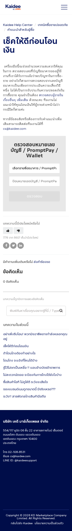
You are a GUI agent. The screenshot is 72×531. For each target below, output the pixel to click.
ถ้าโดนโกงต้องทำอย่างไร (19, 353)
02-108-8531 (16, 452)
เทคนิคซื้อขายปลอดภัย (53, 25)
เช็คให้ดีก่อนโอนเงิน (16, 346)
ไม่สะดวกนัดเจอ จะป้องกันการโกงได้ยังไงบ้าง (32, 374)
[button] (64, 7)
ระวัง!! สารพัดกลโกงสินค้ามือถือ (24, 396)
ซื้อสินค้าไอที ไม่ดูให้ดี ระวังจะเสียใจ (25, 382)
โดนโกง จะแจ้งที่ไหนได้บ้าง (20, 360)
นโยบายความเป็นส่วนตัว (49, 523)
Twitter (13, 245)
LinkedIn (20, 245)
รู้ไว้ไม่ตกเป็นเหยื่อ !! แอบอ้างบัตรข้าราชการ (31, 367)
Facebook (6, 245)
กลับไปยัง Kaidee (22, 523)
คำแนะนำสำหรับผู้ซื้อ (20, 29)
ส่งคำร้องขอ (42, 262)
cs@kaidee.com (14, 128)
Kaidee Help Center (18, 25)
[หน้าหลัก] (25, 7)
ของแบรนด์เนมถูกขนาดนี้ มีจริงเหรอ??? (29, 389)
